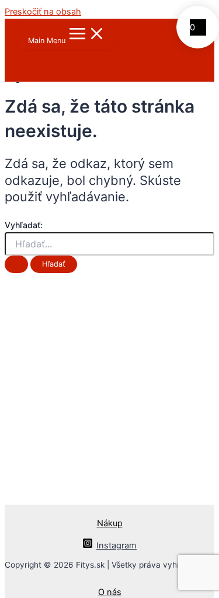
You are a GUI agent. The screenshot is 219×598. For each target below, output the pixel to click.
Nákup (110, 523)
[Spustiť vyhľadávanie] (16, 265)
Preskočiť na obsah (43, 11)
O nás (109, 592)
